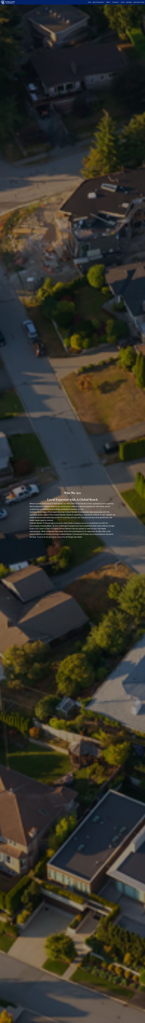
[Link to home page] (8, 2)
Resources (116, 3)
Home (89, 2)
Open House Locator (138, 2)
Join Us (123, 2)
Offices (108, 3)
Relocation (129, 2)
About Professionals (99, 3)
